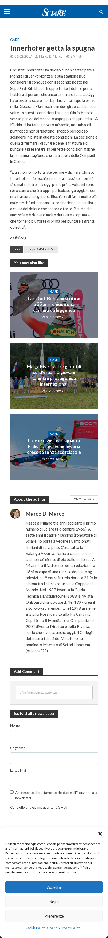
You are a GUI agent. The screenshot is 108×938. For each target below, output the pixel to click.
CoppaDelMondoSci (40, 249)
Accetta (54, 887)
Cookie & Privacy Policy (63, 928)
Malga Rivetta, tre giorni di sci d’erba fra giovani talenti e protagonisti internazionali (54, 375)
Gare (14, 40)
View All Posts (84, 498)
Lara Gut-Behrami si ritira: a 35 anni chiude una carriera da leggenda (54, 304)
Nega (54, 901)
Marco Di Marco (50, 56)
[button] (100, 833)
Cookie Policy (35, 928)
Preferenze (54, 916)
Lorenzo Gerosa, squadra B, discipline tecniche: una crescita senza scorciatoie (54, 446)
